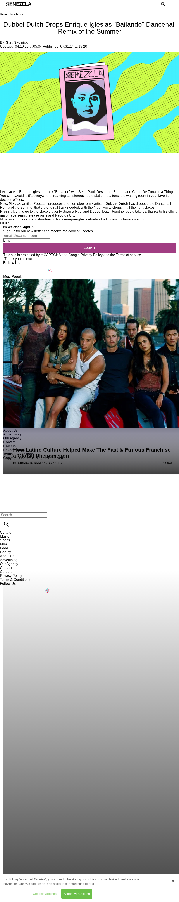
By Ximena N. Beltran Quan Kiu (38, 463)
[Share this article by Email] (37, 162)
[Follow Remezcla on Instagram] (30, 267)
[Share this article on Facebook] (16, 162)
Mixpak (15, 203)
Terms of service (128, 255)
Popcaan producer (47, 203)
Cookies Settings (45, 893)
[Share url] (5, 185)
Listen (4, 223)
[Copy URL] (10, 175)
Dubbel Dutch (116, 203)
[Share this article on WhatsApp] (5, 162)
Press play (9, 211)
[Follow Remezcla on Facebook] (8, 267)
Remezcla (6, 14)
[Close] (173, 881)
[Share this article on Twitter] (26, 162)
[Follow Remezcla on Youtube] (40, 267)
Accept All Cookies (77, 893)
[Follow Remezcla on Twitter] (19, 267)
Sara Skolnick (17, 42)
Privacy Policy (92, 255)
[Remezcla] (18, 4)
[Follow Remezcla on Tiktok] (51, 267)
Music (20, 14)
